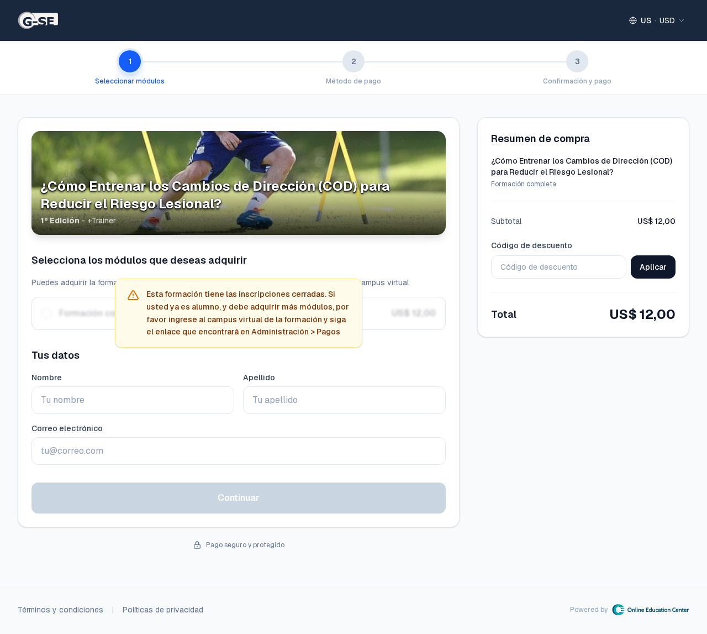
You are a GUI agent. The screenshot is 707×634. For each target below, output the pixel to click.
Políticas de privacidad (163, 610)
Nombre (46, 378)
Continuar (239, 498)
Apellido (259, 378)
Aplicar (653, 267)
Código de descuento (531, 245)
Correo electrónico (67, 428)
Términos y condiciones (60, 610)
